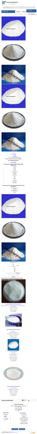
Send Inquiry (14, 153)
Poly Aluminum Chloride (24, 423)
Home (14, 155)
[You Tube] (28, 400)
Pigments (24, 416)
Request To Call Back (13, 154)
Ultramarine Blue (24, 414)
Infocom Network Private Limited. (13, 432)
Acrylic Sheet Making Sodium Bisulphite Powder (13, 304)
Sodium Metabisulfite (15, 156)
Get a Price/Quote (13, 311)
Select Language (29, 10)
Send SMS (23, 429)
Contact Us (6, 419)
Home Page (18, 11)
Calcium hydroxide (24, 420)
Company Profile (24, 11)
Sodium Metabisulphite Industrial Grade (13, 329)
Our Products (5, 11)
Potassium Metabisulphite (24, 419)
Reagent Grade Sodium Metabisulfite (13, 386)
